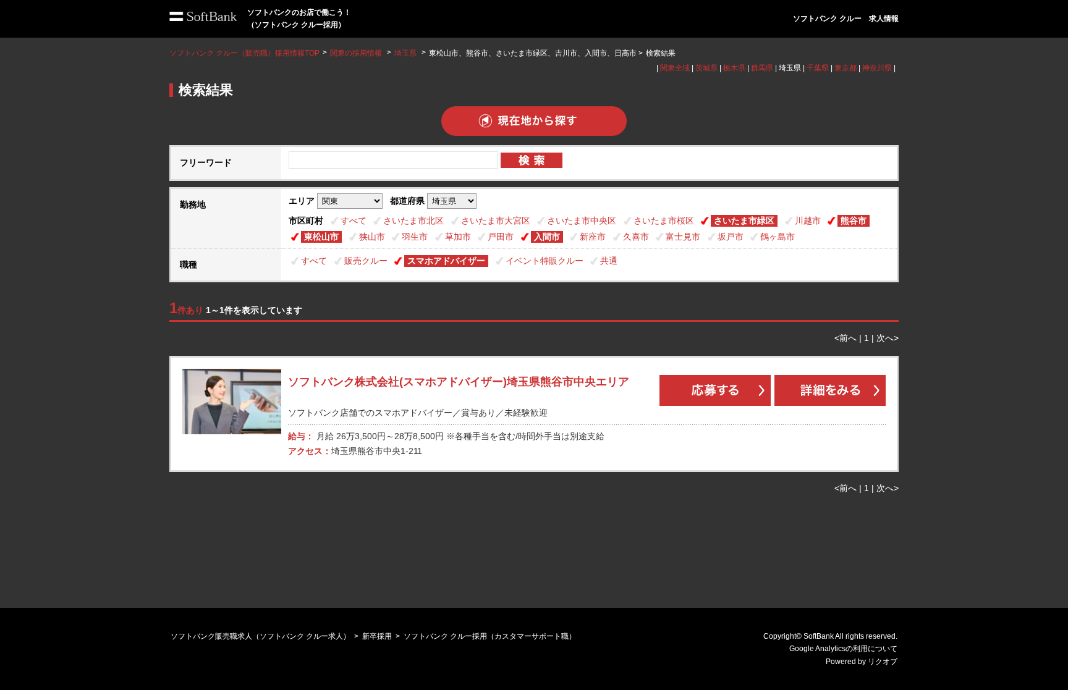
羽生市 (415, 237)
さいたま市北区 (413, 220)
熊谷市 (854, 220)
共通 (608, 261)
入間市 (547, 237)
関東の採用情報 (357, 53)
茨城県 (706, 68)
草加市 (458, 237)
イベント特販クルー (544, 261)
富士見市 (683, 237)
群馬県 (762, 68)
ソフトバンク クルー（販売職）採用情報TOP (244, 53)
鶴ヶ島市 (777, 237)
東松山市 (321, 237)
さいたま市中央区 (581, 220)
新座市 (593, 237)
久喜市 (636, 237)
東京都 (845, 68)
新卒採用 (377, 636)
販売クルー (366, 261)
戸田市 (501, 237)
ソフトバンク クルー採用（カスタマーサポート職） (490, 636)
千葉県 (818, 68)
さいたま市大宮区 (495, 220)
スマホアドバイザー (446, 261)
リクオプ (882, 661)
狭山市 (372, 237)
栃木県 (734, 68)
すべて (354, 220)
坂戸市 (731, 237)
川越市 (808, 220)
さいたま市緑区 (744, 220)
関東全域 (675, 68)
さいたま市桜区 (664, 220)
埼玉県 (405, 53)
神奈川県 (877, 68)
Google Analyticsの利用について (843, 648)
